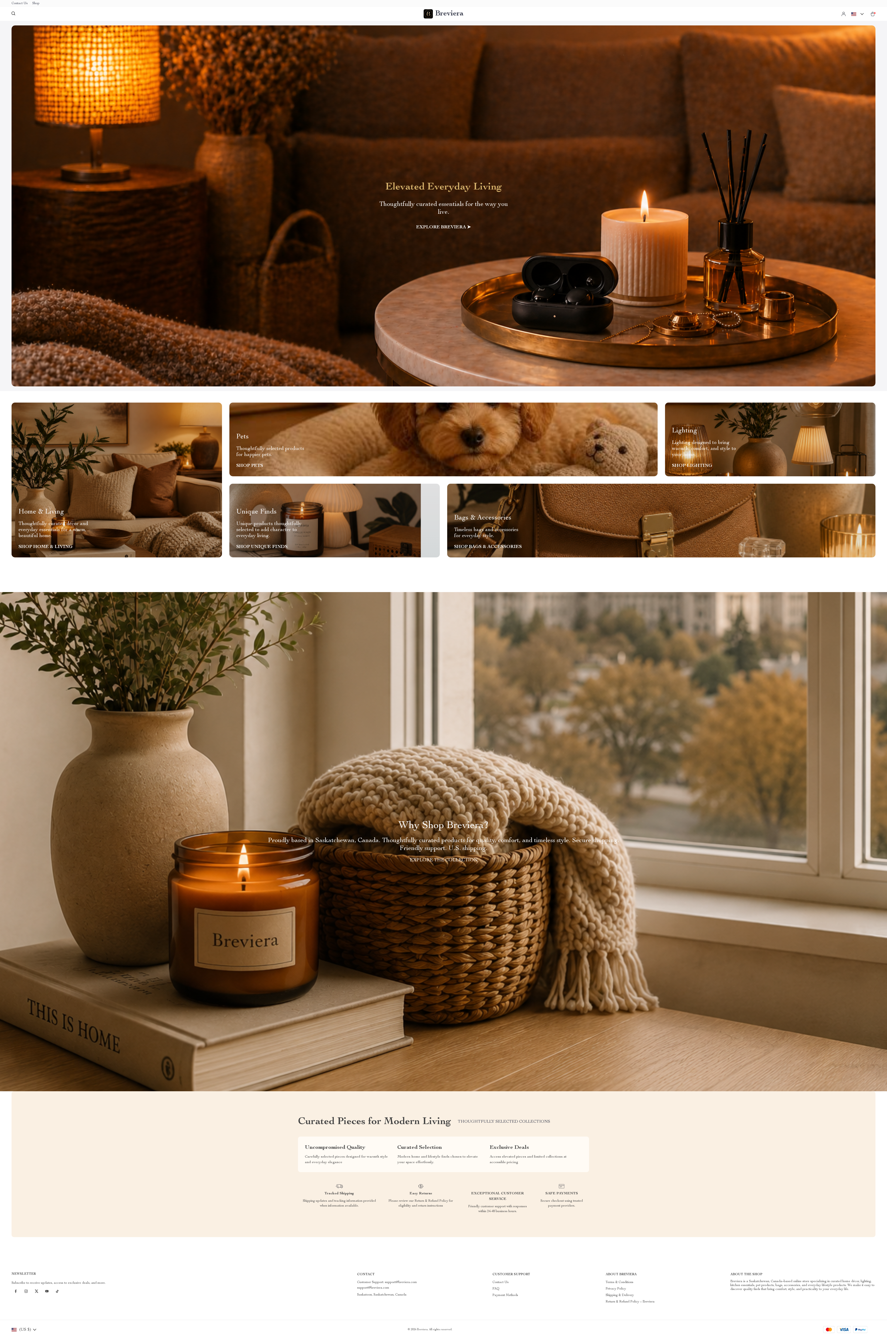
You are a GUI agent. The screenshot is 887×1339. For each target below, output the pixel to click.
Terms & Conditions (619, 1282)
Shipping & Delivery (620, 1295)
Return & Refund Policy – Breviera (630, 1301)
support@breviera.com (373, 1288)
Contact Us (20, 3)
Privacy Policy (616, 1288)
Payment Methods (505, 1295)
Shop (35, 3)
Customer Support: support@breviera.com (387, 1282)
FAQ (495, 1288)
